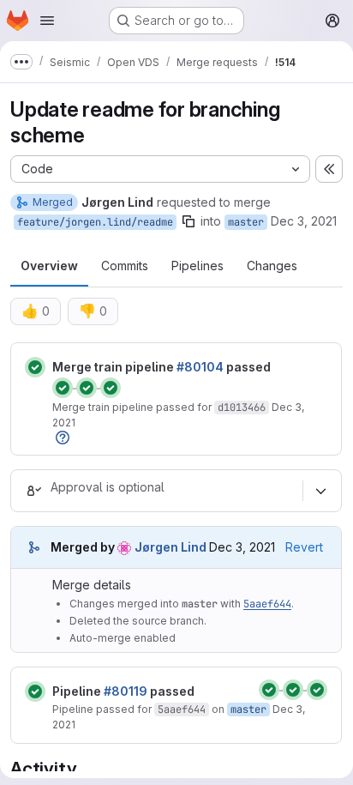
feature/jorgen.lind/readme (95, 222)
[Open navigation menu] (47, 20)
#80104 (200, 366)
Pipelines (197, 265)
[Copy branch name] (188, 221)
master (246, 222)
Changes (272, 265)
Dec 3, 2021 (304, 221)
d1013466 (242, 407)
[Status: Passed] (35, 367)
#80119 (125, 691)
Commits (124, 265)
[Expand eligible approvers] (320, 490)
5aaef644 (267, 604)
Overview (49, 265)
